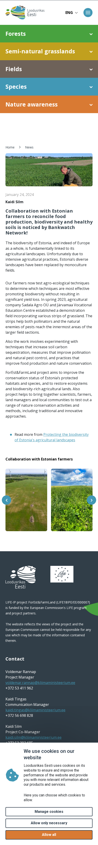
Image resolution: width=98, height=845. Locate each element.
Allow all (49, 834)
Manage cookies (49, 811)
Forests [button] (15, 33)
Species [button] (16, 86)
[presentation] (6, 500)
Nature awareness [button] (31, 104)
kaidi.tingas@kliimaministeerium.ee (35, 709)
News (29, 147)
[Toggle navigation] (88, 12)
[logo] (20, 577)
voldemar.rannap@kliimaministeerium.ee (40, 682)
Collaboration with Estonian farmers (39, 459)
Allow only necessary (49, 823)
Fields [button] (13, 69)
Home (10, 147)
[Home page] (24, 12)
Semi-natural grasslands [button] (40, 51)
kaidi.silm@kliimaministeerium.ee (33, 737)
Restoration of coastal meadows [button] (36, 126)
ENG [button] (69, 12)
